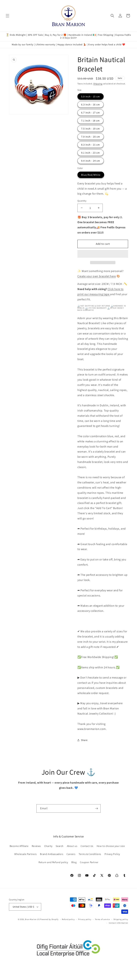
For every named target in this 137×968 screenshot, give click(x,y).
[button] (102, 254)
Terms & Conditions (90, 854)
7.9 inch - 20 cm (90, 136)
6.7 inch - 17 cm (90, 112)
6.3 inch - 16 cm (90, 104)
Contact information (118, 923)
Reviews (36, 846)
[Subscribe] (96, 808)
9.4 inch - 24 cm (90, 160)
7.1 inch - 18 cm (90, 120)
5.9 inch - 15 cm (90, 96)
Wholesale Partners (25, 854)
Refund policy (68, 919)
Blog (74, 862)
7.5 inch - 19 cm (90, 128)
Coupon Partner (89, 862)
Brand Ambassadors (51, 854)
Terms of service (102, 919)
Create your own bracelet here (96, 276)
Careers (71, 854)
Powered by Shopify (49, 919)
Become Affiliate (19, 846)
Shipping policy (120, 919)
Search (60, 846)
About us (72, 846)
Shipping (97, 83)
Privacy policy (84, 919)
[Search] (112, 16)
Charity (48, 846)
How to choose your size (111, 846)
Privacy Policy (112, 854)
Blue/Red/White (90, 174)
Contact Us (87, 846)
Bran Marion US (32, 919)
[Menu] (7, 16)
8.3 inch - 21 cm (90, 144)
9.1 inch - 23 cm (90, 152)
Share (84, 740)
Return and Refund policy (53, 862)
